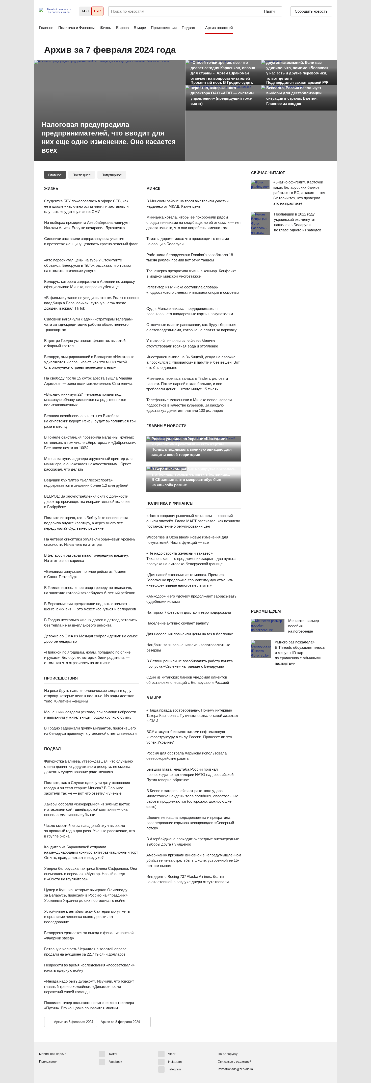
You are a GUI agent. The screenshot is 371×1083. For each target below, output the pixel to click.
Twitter (113, 1054)
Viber (171, 1054)
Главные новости (166, 426)
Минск (153, 189)
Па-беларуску (227, 1054)
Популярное (111, 175)
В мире (140, 27)
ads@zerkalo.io (242, 1069)
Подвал (188, 27)
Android (43, 1070)
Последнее (81, 175)
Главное (46, 27)
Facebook (115, 1061)
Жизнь (105, 27)
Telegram (174, 1069)
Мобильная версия (52, 1054)
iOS (52, 1070)
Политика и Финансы (76, 27)
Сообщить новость (311, 11)
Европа (122, 27)
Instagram (175, 1061)
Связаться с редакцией (234, 1061)
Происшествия (164, 27)
